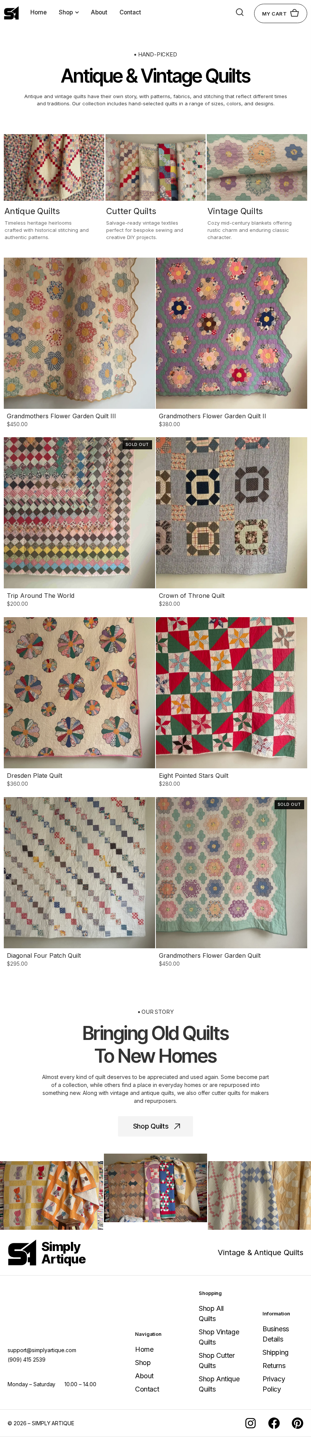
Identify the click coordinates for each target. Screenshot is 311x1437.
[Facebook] (274, 1423)
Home (38, 12)
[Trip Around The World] (79, 523)
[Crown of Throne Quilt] (231, 523)
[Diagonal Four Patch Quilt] (79, 883)
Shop (66, 12)
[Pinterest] (297, 1423)
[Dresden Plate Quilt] (79, 703)
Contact (130, 12)
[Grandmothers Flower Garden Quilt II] (231, 344)
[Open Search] (240, 12)
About (99, 12)
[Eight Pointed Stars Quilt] (231, 703)
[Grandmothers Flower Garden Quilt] (231, 883)
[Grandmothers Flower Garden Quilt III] (79, 344)
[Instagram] (250, 1423)
